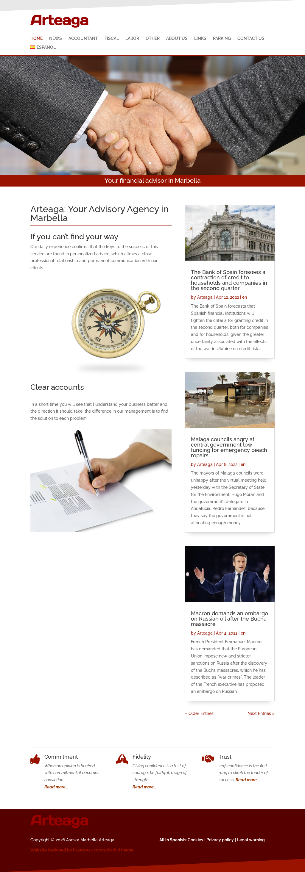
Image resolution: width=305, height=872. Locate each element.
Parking (222, 38)
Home (36, 38)
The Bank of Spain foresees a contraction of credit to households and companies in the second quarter (229, 280)
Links (200, 38)
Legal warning (251, 839)
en (244, 297)
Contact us (250, 38)
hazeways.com (87, 850)
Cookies (195, 839)
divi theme (123, 850)
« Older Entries (199, 713)
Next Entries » (261, 713)
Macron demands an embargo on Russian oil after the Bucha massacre (229, 618)
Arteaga (205, 297)
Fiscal (112, 38)
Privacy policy (220, 839)
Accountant (83, 38)
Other (153, 38)
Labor (132, 38)
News (55, 38)
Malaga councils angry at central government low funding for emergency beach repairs (229, 447)
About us (177, 38)
